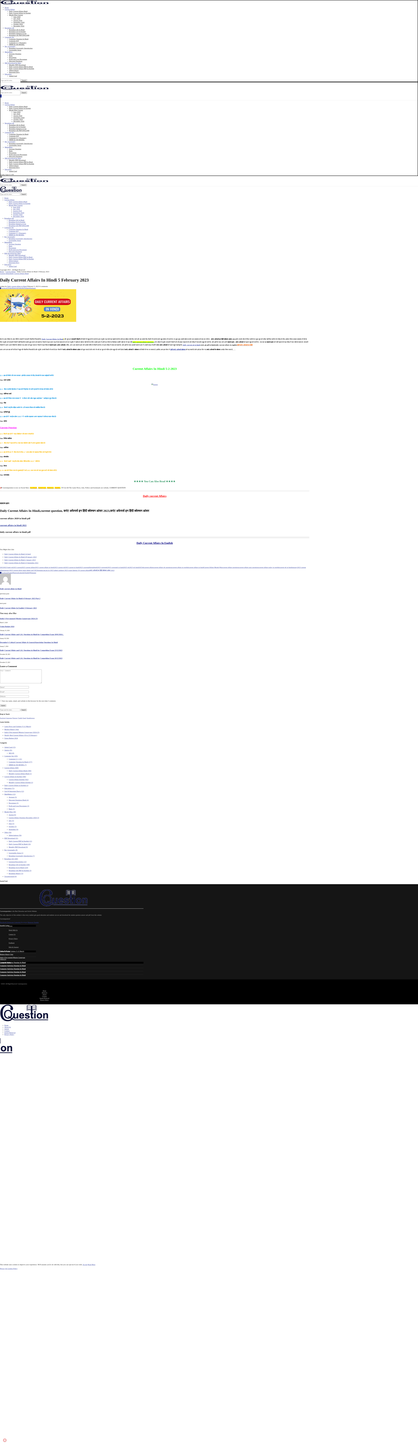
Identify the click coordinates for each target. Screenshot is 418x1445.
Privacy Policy (13, 939)
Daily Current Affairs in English (16, 785)
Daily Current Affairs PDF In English (21, 68)
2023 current (17, 567)
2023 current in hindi (72, 567)
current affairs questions (231, 567)
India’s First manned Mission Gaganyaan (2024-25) (19, 619)
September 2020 (18, 22)
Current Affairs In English (15, 777)
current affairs (149, 567)
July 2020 (16, 19)
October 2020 (18, 24)
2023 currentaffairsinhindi (88, 567)
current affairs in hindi (196, 567)
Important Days (14, 72)
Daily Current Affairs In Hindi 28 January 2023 (20, 557)
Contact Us (12, 934)
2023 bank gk (8, 567)
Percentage (12, 57)
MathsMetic (9, 52)
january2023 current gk (12, 570)
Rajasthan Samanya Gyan (17, 33)
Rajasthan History (16, 873)
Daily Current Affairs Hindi (18, 11)
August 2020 (17, 20)
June (11, 823)
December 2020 (18, 26)
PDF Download (11, 838)
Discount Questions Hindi (19, 800)
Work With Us (13, 930)
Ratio (11, 56)
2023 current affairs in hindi (44, 567)
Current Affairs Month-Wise (213, 567)
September (13, 829)
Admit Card (13, 76)
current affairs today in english (269, 567)
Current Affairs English (19, 779)
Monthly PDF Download (17, 65)
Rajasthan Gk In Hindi (18, 868)
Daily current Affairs (154, 496)
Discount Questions (15, 61)
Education (8, 74)
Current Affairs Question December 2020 (24, 818)
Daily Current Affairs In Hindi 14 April (17, 554)
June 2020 (16, 17)
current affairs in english (180, 567)
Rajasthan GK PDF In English (20, 870)
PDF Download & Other (13, 63)
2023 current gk (59, 567)
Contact (44, 996)
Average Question (15, 54)
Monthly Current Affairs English (21, 782)
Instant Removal (44, 998)
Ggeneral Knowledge (17, 862)
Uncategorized (10, 876)
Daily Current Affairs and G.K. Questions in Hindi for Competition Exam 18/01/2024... (32, 634)
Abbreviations (14, 70)
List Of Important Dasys (14, 791)
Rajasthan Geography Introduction (21, 48)
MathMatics (10, 794)
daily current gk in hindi (191, 345)
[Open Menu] (1, 96)
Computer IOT (14, 41)
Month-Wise (10, 812)
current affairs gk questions (163, 567)
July (11, 821)
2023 (1, 567)
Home (7, 7)
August (12, 815)
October (13, 826)
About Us (44, 992)
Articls (8, 750)
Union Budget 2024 (7, 626)
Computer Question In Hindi (18, 39)
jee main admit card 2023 (29, 570)
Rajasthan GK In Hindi (17, 30)
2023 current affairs (28, 567)
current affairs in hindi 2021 (13, 525)
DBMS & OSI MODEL (17, 44)
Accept (85, 1264)
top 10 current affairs (82, 570)
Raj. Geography (10, 46)
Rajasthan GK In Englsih (19, 865)
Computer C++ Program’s (17, 43)
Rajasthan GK (9, 28)
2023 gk (126, 567)
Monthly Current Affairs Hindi (20, 774)
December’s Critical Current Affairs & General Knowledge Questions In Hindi (29, 642)
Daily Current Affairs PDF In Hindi (21, 67)
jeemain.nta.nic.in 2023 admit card (49, 570)
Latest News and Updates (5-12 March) (17, 726)
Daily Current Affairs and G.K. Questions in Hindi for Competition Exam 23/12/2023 (31, 650)
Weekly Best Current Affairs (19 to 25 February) (20, 735)
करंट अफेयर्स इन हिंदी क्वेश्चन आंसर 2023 (102, 570)
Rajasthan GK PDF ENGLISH (19, 35)
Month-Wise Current (16, 15)
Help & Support (14, 947)
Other (7, 832)
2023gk (141, 567)
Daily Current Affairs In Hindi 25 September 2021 (21, 563)
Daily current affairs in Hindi (17, 286)
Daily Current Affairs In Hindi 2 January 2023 (20, 560)
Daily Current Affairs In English (20, 13)
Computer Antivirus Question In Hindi (13, 962)
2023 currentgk (102, 567)
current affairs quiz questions (249, 567)
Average (13, 797)
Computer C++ (15, 759)
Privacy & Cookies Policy (9, 1269)
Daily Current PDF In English (20, 841)
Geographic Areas (15, 50)
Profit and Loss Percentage (18, 59)
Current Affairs (10, 9)
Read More (91, 1264)
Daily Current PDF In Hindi (20, 844)
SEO (11, 753)
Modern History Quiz (11, 729)
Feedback (11, 943)
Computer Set (9, 37)
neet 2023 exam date (68, 570)
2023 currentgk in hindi (116, 567)
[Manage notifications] (5, 1440)
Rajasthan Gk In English (17, 32)
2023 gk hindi (134, 567)
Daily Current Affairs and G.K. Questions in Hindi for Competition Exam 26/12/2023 (31, 658)
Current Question (8, 427)
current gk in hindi (285, 567)
